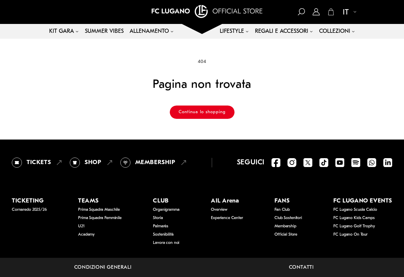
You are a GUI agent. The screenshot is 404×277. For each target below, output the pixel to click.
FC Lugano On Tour (350, 234)
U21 (81, 226)
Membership (285, 226)
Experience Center (227, 218)
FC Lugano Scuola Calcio (355, 210)
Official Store (285, 234)
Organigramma (166, 210)
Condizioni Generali (102, 267)
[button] (301, 11)
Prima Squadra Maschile (99, 210)
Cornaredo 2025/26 (29, 210)
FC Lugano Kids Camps (353, 218)
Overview (219, 210)
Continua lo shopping (202, 112)
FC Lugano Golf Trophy (354, 226)
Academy (86, 234)
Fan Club (282, 210)
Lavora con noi (166, 243)
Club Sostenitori (288, 218)
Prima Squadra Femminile (100, 218)
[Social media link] (276, 162)
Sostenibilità (163, 234)
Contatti (301, 267)
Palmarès (160, 226)
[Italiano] (347, 12)
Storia (158, 218)
